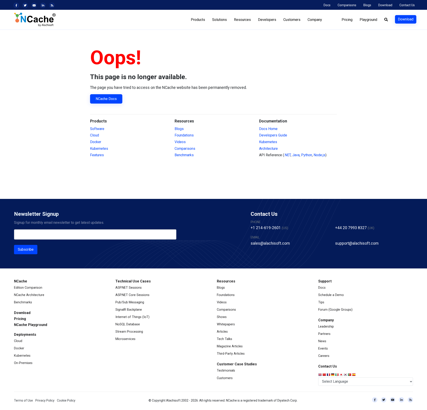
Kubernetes (99, 148)
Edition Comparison (28, 288)
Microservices (125, 339)
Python (306, 155)
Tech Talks (224, 339)
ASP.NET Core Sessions (132, 295)
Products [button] (198, 20)
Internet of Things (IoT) (132, 317)
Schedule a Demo (331, 295)
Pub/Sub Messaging (129, 302)
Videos (180, 142)
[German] (333, 375)
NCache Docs (106, 99)
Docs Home (268, 129)
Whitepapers (226, 324)
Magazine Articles (230, 346)
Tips (321, 302)
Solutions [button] (219, 20)
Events (323, 348)
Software (97, 129)
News (322, 341)
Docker (95, 142)
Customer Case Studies (237, 364)
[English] (320, 375)
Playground (368, 20)
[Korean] (346, 375)
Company (326, 320)
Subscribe (26, 249)
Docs (327, 5)
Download (385, 5)
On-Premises (23, 363)
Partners (324, 334)
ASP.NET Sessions (128, 288)
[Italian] (337, 375)
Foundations (184, 135)
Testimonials (226, 370)
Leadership (326, 326)
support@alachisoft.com (357, 243)
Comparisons (347, 5)
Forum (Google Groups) (335, 310)
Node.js (319, 155)
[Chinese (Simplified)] (324, 375)
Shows (222, 317)
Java (296, 155)
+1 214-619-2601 (266, 228)
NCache (20, 281)
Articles (222, 332)
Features (97, 155)
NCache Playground (30, 325)
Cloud (94, 135)
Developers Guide (273, 135)
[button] (386, 19)
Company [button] (315, 20)
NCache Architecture (29, 295)
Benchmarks (184, 155)
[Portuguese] (350, 375)
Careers (323, 356)
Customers (225, 378)
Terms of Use (23, 400)
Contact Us (407, 5)
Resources (226, 281)
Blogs (367, 5)
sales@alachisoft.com (270, 243)
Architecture (268, 148)
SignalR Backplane (128, 310)
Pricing (347, 20)
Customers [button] (291, 20)
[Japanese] (341, 375)
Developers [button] (267, 20)
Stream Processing (129, 332)
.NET (287, 155)
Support (325, 281)
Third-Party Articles (231, 354)
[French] (329, 375)
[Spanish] (354, 375)
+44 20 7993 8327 (351, 228)
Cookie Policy (66, 400)
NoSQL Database (127, 324)
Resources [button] (242, 20)
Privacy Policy (44, 400)
